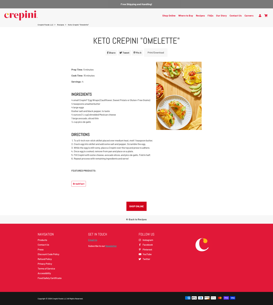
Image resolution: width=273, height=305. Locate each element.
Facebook (147, 244)
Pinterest (147, 249)
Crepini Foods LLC (45, 25)
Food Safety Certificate (50, 278)
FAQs (210, 15)
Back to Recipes (137, 219)
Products (42, 239)
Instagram (147, 239)
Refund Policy (45, 259)
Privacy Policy (45, 263)
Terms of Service (46, 268)
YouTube (147, 254)
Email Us (92, 239)
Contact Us (236, 15)
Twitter (146, 259)
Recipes (200, 15)
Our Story (221, 15)
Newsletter (111, 245)
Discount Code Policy (48, 254)
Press (41, 249)
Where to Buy (185, 15)
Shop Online (169, 15)
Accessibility (44, 273)
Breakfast (78, 183)
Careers (249, 15)
